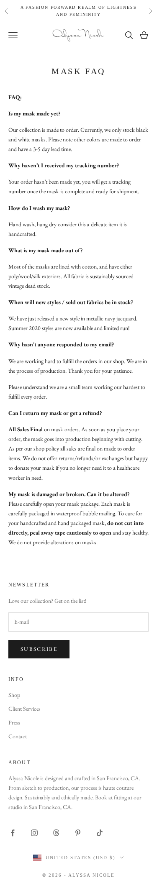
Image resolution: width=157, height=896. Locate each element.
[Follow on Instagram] (34, 833)
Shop (14, 695)
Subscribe (39, 649)
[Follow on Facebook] (12, 833)
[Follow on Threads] (56, 833)
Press (14, 722)
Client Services (24, 708)
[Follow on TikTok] (99, 833)
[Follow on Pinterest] (78, 833)
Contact (17, 736)
